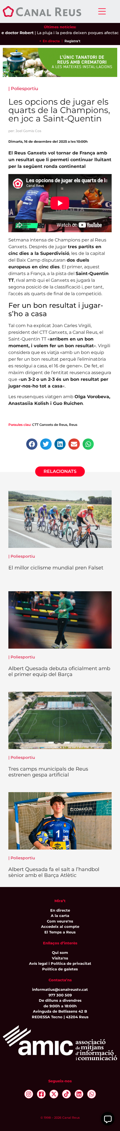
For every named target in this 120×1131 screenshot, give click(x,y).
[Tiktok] (66, 1094)
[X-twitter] (53, 1094)
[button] (32, 444)
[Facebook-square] (41, 1094)
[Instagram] (28, 1094)
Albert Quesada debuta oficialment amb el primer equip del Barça (59, 671)
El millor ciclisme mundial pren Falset (55, 568)
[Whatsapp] (91, 1094)
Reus (73, 425)
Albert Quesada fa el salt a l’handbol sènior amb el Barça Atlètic (53, 872)
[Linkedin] (79, 1094)
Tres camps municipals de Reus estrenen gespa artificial (48, 772)
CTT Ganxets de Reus (49, 425)
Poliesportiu (24, 88)
